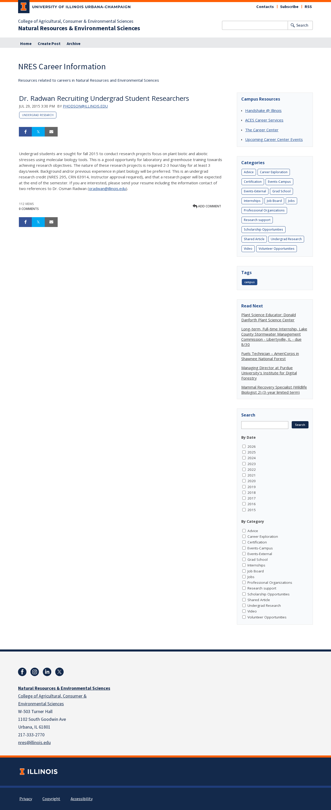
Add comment (209, 206)
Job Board (274, 201)
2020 (251, 481)
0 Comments (29, 209)
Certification (253, 181)
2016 (251, 504)
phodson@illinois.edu (85, 106)
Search (302, 25)
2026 (251, 446)
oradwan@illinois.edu (107, 188)
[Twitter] (59, 672)
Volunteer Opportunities (277, 248)
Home (26, 44)
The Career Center (262, 129)
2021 (251, 475)
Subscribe (289, 7)
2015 (251, 510)
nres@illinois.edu (34, 742)
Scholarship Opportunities (263, 229)
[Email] (51, 132)
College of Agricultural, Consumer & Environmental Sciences (75, 21)
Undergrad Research (38, 115)
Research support (257, 220)
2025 (251, 452)
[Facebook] (22, 672)
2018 (251, 492)
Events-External (255, 191)
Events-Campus (279, 181)
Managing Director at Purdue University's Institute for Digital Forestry (269, 373)
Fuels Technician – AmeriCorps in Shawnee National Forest (270, 356)
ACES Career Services (264, 120)
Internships (252, 201)
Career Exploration (274, 172)
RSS (308, 7)
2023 (251, 463)
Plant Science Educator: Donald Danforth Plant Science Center (268, 317)
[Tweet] (38, 132)
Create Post (49, 44)
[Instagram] (34, 672)
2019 (251, 487)
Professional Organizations (264, 210)
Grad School (281, 191)
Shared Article (254, 239)
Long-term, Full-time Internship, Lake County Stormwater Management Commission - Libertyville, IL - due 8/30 (274, 336)
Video (248, 248)
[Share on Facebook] (25, 132)
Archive (73, 44)
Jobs (291, 201)
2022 (251, 469)
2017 (251, 498)
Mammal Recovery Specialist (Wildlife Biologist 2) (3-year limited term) (274, 389)
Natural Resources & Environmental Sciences (79, 28)
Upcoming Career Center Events (274, 139)
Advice (249, 172)
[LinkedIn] (47, 672)
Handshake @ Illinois (263, 110)
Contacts (265, 7)
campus (249, 282)
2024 (251, 458)
